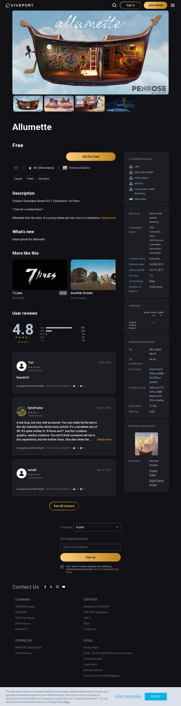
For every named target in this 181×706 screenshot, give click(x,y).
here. (67, 701)
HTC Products (23, 623)
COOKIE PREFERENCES (128, 696)
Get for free (90, 156)
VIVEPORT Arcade (25, 606)
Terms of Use (100, 569)
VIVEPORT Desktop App (28, 647)
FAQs (86, 623)
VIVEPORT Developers (96, 612)
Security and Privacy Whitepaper (102, 675)
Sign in (130, 5)
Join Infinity (155, 5)
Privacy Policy (153, 472)
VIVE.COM (20, 612)
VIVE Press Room (24, 617)
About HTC (21, 629)
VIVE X (87, 617)
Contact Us (90, 629)
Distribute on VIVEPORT (97, 606)
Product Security (93, 658)
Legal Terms (90, 664)
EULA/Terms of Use (156, 482)
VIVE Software (23, 653)
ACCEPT (156, 696)
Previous (11, 275)
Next (113, 275)
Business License (93, 670)
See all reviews (64, 506)
